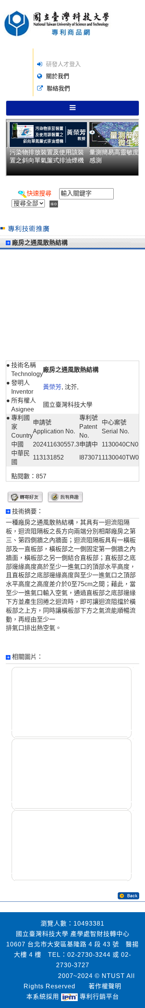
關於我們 (57, 76)
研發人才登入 (63, 64)
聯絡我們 (58, 88)
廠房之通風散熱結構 (40, 242)
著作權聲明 (105, 986)
